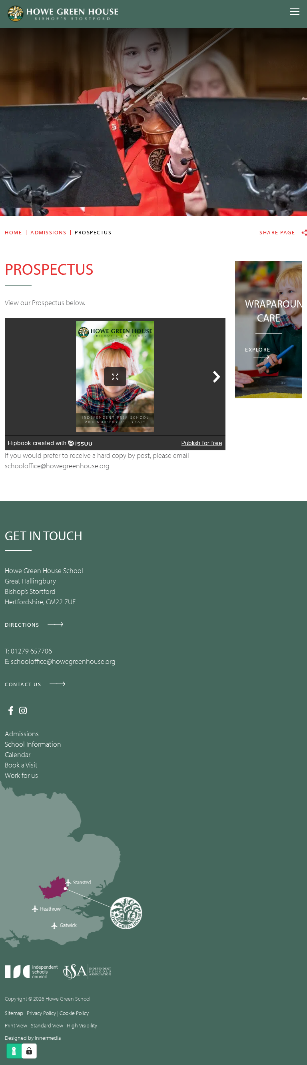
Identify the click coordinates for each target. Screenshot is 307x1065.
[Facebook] (11, 710)
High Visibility (82, 1025)
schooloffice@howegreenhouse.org (63, 661)
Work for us (21, 775)
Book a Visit (21, 764)
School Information (33, 744)
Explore (258, 349)
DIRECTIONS (22, 624)
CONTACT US (23, 684)
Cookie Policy (74, 1013)
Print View (16, 1025)
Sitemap (14, 1013)
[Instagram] (23, 710)
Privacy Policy (41, 1013)
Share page (277, 233)
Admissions (22, 733)
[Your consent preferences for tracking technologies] (29, 1051)
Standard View (47, 1025)
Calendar (17, 754)
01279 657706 (31, 650)
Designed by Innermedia (33, 1037)
